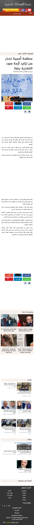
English (24, 500)
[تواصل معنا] (9, 506)
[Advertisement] (17, 34)
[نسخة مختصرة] (7, 506)
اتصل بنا (17, 510)
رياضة (9, 498)
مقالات (24, 498)
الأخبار (24, 54)
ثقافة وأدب (9, 495)
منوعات (24, 493)
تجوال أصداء (10, 493)
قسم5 (24, 495)
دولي (20, 54)
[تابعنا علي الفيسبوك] (2, 506)
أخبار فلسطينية (16, 508)
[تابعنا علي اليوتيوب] (5, 506)
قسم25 (17, 513)
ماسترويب (8, 523)
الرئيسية (30, 54)
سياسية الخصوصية (16, 515)
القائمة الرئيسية (17, 14)
